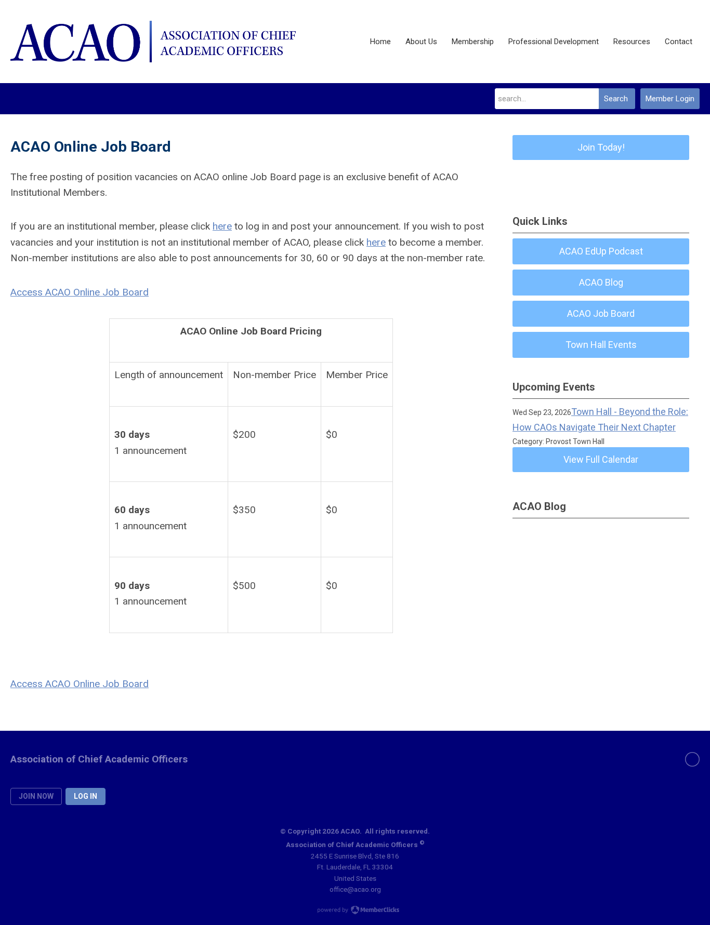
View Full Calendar (600, 459)
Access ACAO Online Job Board (79, 292)
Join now (36, 796)
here (222, 226)
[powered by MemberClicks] (355, 911)
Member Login (670, 98)
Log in (85, 796)
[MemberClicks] (153, 41)
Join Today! (601, 147)
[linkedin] (692, 759)
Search (616, 98)
